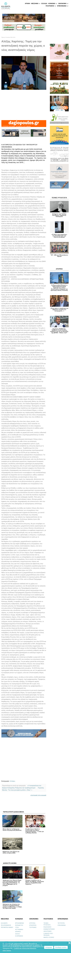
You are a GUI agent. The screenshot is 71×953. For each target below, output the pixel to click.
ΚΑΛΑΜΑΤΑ (4, 923)
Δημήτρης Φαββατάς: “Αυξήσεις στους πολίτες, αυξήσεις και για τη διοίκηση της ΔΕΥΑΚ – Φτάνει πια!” (59, 330)
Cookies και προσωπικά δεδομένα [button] (25, 948)
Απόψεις (12, 781)
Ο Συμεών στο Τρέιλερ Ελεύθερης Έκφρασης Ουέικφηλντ (59, 215)
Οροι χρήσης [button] (7, 950)
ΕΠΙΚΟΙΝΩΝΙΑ (62, 925)
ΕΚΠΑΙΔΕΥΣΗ (19, 925)
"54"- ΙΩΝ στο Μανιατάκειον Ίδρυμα (59, 255)
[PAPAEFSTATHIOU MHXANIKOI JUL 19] (59, 172)
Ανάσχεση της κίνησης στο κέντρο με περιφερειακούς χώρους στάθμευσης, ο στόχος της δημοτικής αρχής (12, 906)
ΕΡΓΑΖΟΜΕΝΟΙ (19, 923)
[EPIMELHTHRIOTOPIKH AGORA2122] (23, 734)
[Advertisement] (23, 105)
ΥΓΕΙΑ (17, 927)
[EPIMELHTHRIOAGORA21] (59, 186)
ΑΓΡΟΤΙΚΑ (32, 923)
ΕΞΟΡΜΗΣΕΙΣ (19, 936)
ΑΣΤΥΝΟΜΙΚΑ (19, 929)
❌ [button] (69, 943)
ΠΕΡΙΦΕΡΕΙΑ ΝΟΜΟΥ (7, 927)
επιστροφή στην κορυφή (38, 795)
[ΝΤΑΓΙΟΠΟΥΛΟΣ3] (23, 124)
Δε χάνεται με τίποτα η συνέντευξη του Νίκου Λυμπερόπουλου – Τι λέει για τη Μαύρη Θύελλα (34, 831)
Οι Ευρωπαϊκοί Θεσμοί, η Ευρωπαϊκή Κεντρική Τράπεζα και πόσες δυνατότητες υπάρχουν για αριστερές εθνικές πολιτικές (59, 287)
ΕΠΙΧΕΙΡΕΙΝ (32, 925)
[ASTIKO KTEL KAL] (59, 136)
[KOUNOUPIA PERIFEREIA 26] (59, 104)
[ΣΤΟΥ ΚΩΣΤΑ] (59, 88)
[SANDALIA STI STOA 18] (59, 52)
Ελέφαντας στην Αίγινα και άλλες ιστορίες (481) (11, 852)
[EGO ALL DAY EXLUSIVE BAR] (23, 19)
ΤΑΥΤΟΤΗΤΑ (61, 923)
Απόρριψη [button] (48, 947)
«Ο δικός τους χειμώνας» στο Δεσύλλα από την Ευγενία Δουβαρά (59, 236)
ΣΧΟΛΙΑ (17, 934)
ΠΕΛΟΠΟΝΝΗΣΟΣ (6, 925)
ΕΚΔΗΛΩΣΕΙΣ (47, 927)
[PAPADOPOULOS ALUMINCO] (23, 133)
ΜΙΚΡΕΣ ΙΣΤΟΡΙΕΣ (49, 937)
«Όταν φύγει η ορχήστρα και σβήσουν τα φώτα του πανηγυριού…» (59, 310)
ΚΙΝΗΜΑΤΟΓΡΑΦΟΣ (49, 929)
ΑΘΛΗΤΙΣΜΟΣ (47, 931)
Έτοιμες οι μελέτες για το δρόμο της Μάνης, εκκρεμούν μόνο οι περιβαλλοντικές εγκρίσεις (34, 882)
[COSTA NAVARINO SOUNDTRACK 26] (59, 71)
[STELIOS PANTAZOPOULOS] (59, 155)
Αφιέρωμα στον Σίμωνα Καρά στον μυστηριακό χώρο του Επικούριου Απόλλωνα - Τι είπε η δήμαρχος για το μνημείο (12, 882)
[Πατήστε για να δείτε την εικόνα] (23, 73)
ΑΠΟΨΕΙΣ (18, 931)
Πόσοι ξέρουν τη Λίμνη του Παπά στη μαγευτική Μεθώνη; (12, 829)
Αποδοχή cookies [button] (60, 947)
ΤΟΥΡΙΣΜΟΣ (32, 927)
